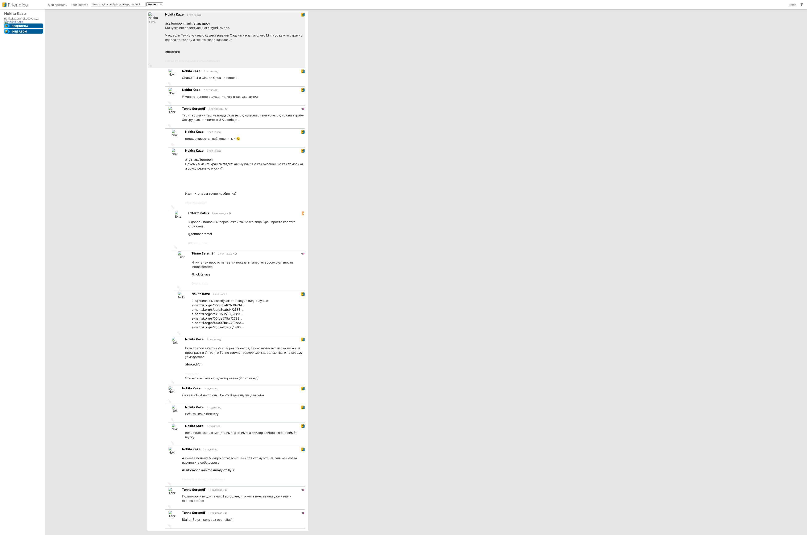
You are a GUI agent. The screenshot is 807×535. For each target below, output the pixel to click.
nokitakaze (202, 274)
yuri (215, 28)
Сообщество (79, 5)
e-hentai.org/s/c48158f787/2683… (217, 314)
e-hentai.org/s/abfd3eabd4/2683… (217, 310)
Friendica (18, 5)
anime (190, 23)
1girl (190, 160)
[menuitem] (57, 5)
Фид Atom (19, 31)
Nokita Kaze (201, 283)
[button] (150, 66)
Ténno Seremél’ (200, 243)
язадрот (204, 23)
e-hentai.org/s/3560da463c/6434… (217, 305)
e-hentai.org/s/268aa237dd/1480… (217, 327)
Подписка (20, 26)
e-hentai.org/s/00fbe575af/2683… (216, 318)
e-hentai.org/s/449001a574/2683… (217, 323)
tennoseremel (201, 234)
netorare (173, 52)
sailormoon (175, 23)
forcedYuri (195, 364)
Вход (792, 5)
